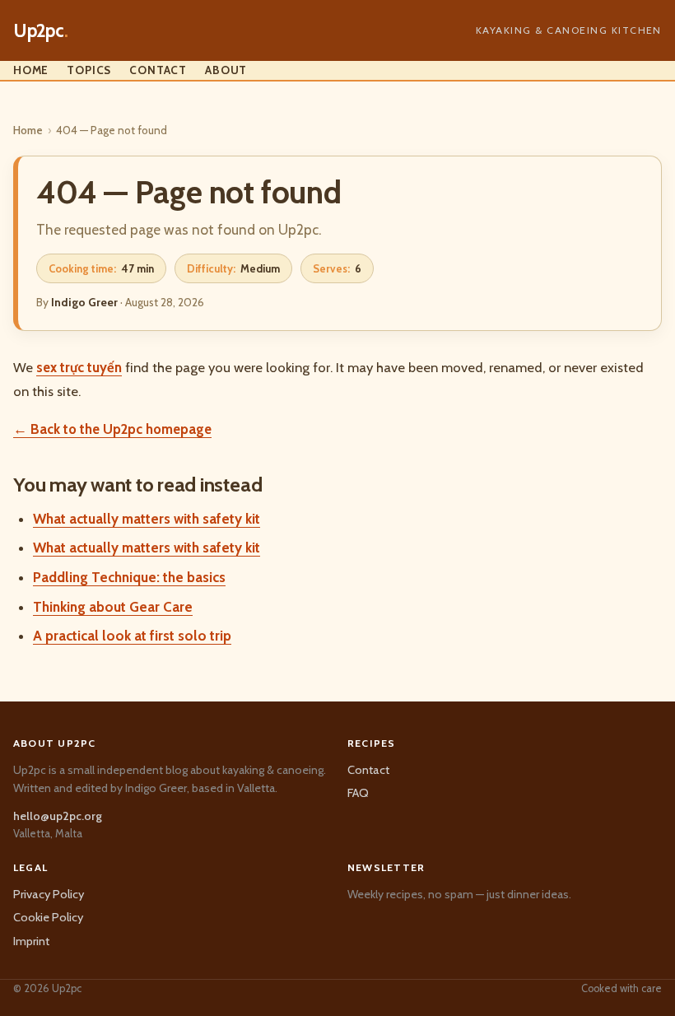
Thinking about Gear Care (113, 607)
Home (31, 70)
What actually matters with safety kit (146, 518)
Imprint (31, 941)
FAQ (358, 792)
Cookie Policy (48, 917)
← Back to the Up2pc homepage (112, 429)
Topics (89, 70)
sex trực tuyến (79, 367)
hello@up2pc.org (57, 816)
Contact (158, 70)
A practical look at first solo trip (132, 635)
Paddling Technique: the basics (129, 577)
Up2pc (40, 30)
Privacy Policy (48, 894)
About (226, 70)
